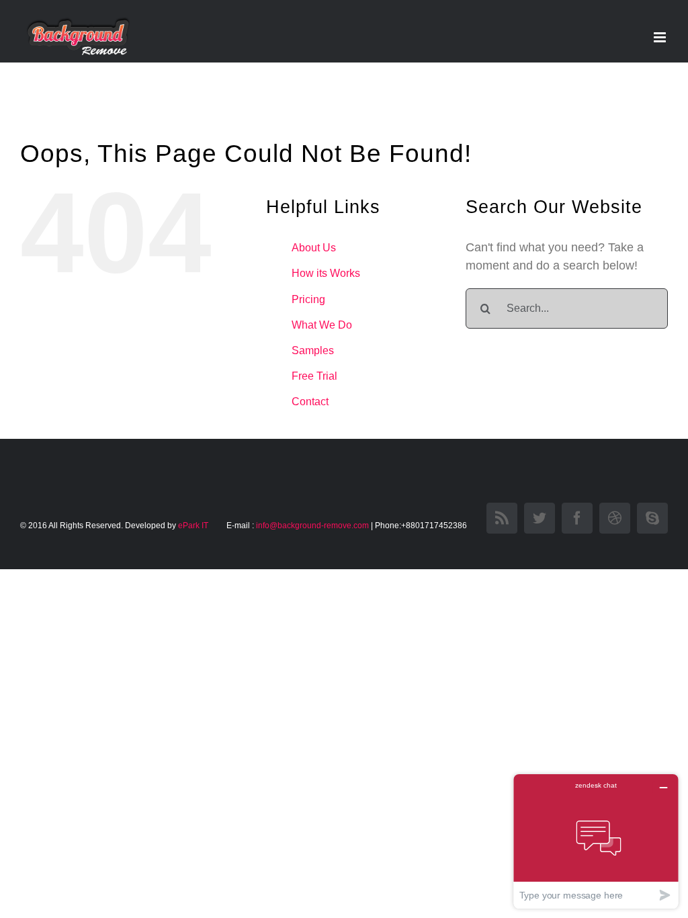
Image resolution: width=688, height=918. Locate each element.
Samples (313, 350)
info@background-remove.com (312, 525)
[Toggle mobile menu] (661, 37)
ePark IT (194, 525)
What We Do (322, 325)
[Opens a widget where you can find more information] (596, 841)
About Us (314, 247)
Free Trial (314, 376)
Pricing (308, 299)
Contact (310, 401)
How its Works (326, 273)
